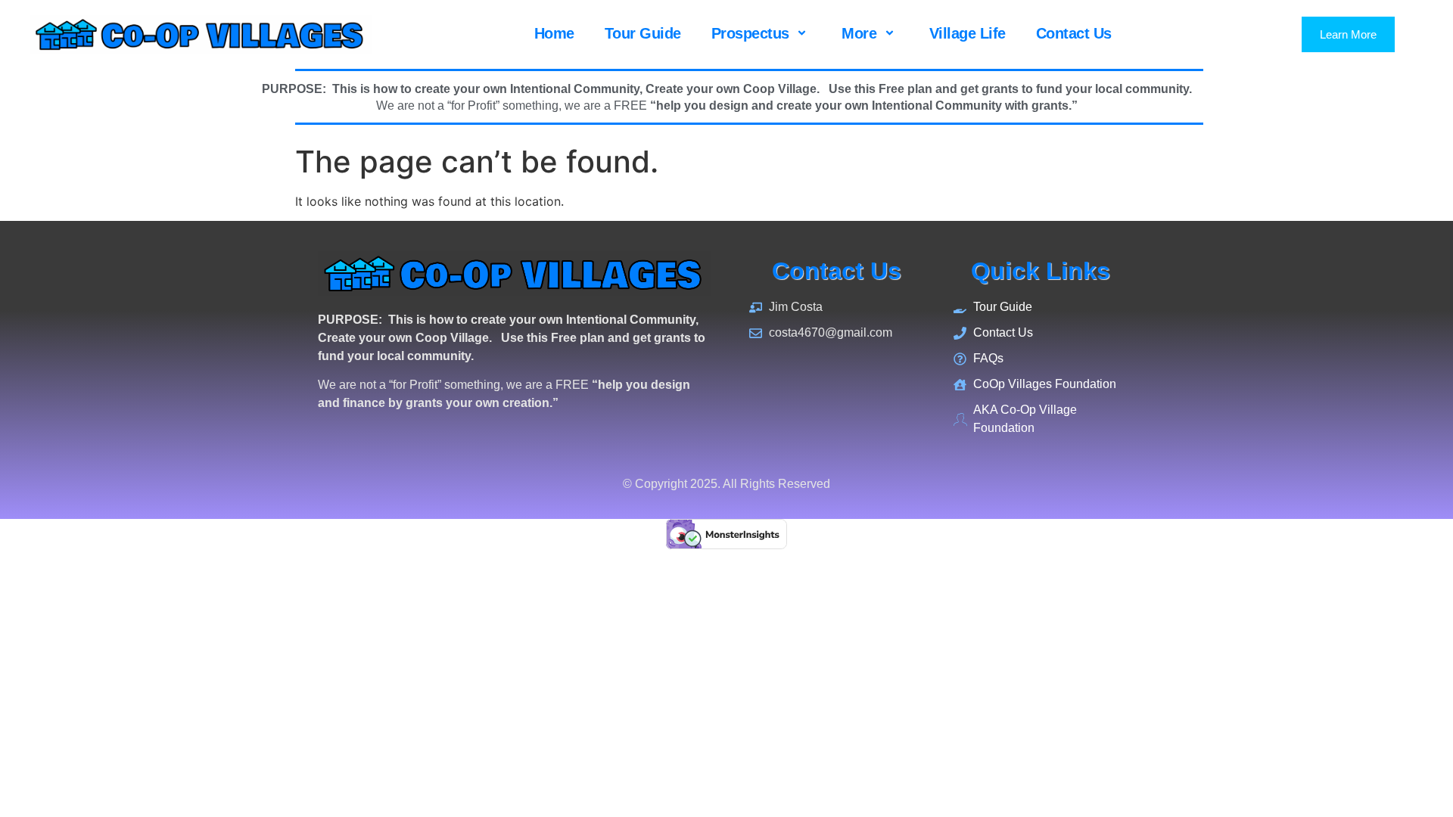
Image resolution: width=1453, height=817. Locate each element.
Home (554, 33)
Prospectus (750, 33)
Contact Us (1074, 33)
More (859, 33)
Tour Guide (643, 33)
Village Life (967, 33)
